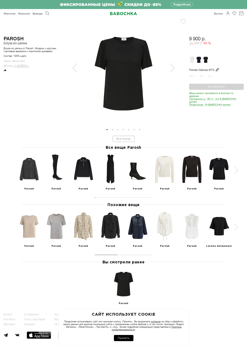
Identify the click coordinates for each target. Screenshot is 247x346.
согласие (156, 321)
